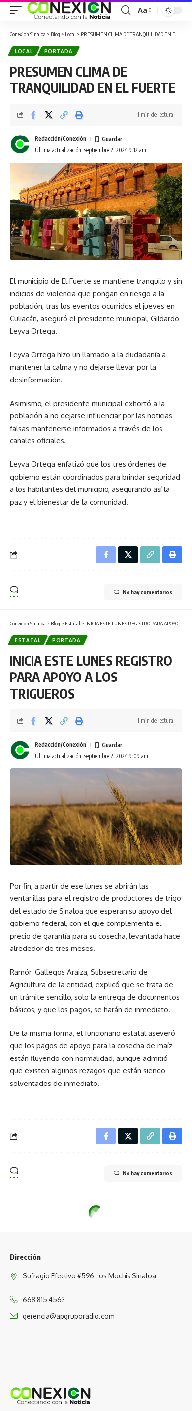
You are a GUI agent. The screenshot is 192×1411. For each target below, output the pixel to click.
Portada (58, 51)
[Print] (79, 115)
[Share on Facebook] (33, 115)
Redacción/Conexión (60, 138)
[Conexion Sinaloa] (70, 10)
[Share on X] (49, 115)
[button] (18, 10)
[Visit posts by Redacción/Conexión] (20, 144)
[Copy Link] (64, 115)
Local (24, 51)
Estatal (28, 640)
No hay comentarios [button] (147, 592)
